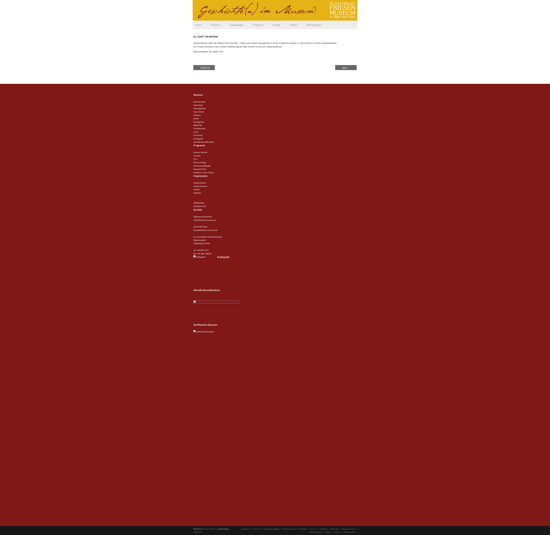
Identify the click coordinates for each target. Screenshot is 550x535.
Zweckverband (199, 183)
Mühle (196, 118)
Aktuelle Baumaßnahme (203, 142)
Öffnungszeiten (349, 532)
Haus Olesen (198, 111)
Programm (245, 529)
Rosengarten (198, 122)
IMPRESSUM (198, 203)
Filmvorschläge (199, 162)
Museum (256, 529)
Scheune (197, 115)
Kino (195, 159)
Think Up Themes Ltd (210, 529)
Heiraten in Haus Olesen (203, 172)
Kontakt (328, 532)
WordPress (197, 532)
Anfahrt (196, 189)
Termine (196, 155)
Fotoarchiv (198, 135)
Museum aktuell (200, 152)
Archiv (196, 132)
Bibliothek (197, 125)
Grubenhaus (303, 529)
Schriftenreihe (199, 128)
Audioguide (198, 138)
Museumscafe (199, 101)
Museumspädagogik (202, 165)
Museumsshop (199, 169)
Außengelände (199, 108)
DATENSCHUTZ (199, 206)
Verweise (197, 193)
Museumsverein (200, 186)
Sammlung (198, 105)
